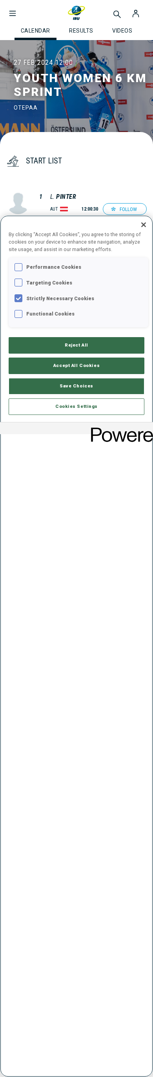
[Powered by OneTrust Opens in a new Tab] (119, 429)
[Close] (143, 224)
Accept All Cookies (76, 365)
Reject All (76, 345)
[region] (76, 646)
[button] (12, 9)
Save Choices (76, 386)
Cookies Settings (76, 406)
